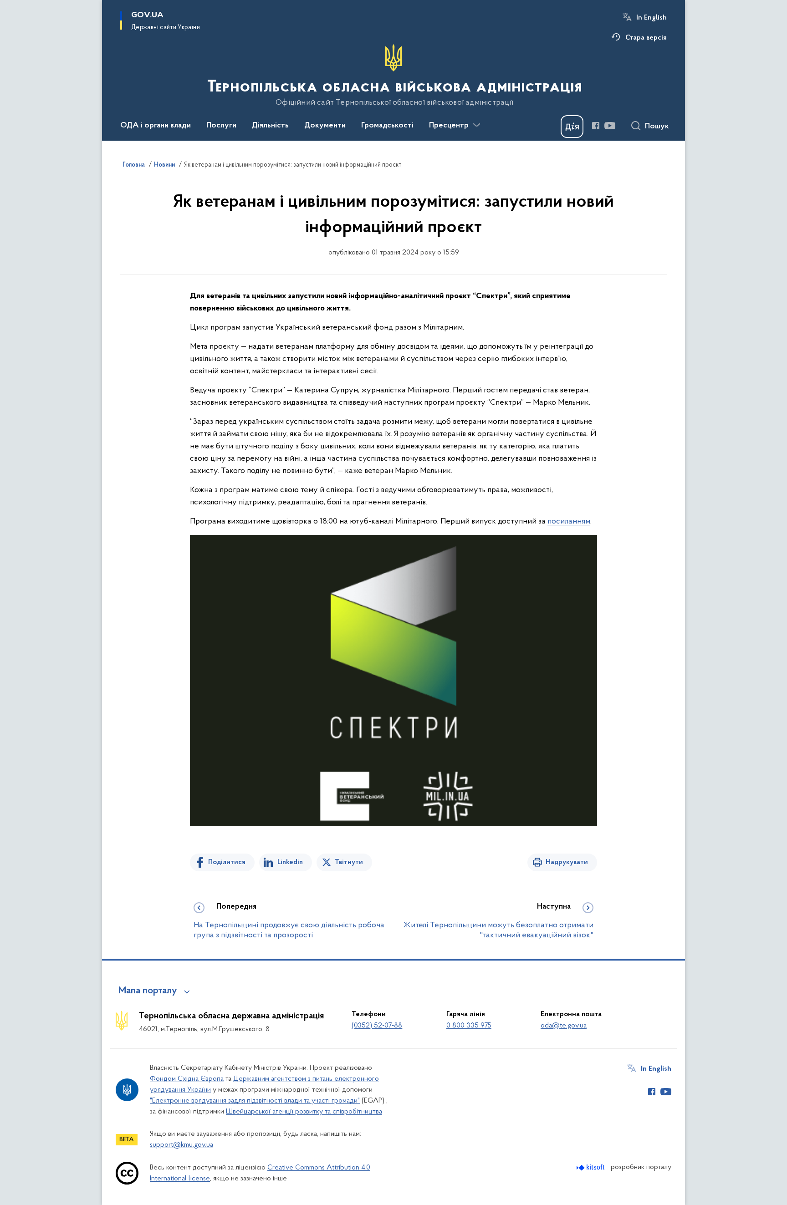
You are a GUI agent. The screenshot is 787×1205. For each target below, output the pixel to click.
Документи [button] (325, 126)
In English (651, 17)
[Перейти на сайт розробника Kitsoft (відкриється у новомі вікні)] (591, 1167)
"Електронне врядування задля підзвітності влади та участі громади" (255, 1100)
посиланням (568, 522)
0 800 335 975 (468, 1025)
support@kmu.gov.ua (181, 1145)
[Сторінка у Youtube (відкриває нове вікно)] (609, 125)
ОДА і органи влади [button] (155, 126)
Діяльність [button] (270, 126)
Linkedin (290, 862)
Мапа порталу (147, 991)
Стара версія (646, 37)
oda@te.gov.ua (564, 1025)
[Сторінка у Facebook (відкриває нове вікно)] (595, 125)
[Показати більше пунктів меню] (476, 125)
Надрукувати (567, 862)
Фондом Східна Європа (187, 1079)
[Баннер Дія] (572, 126)
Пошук (657, 126)
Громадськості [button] (387, 126)
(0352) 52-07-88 (377, 1025)
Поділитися (226, 862)
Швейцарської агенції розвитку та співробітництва (304, 1111)
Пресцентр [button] (449, 126)
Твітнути (349, 862)
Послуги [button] (221, 126)
